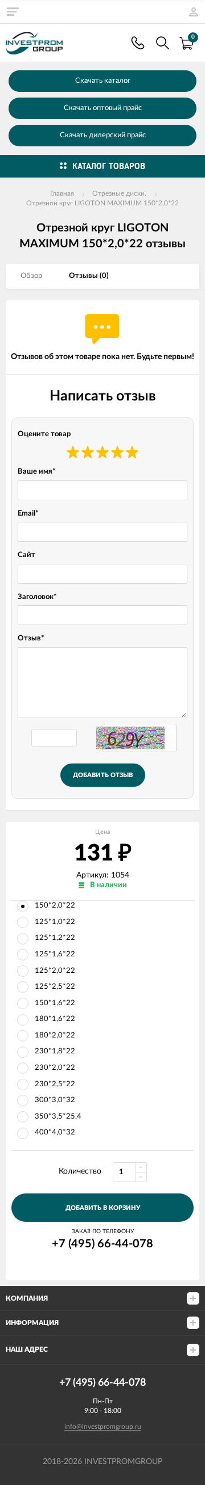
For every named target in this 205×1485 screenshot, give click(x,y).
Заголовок (37, 597)
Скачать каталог (102, 81)
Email (28, 513)
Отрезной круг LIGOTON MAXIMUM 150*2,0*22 (102, 203)
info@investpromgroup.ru (102, 1426)
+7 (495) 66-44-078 (138, 42)
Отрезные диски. (119, 193)
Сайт (26, 555)
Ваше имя (37, 471)
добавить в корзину (102, 1208)
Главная (62, 193)
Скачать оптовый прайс (103, 108)
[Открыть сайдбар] (12, 11)
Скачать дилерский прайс (103, 135)
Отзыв (31, 638)
